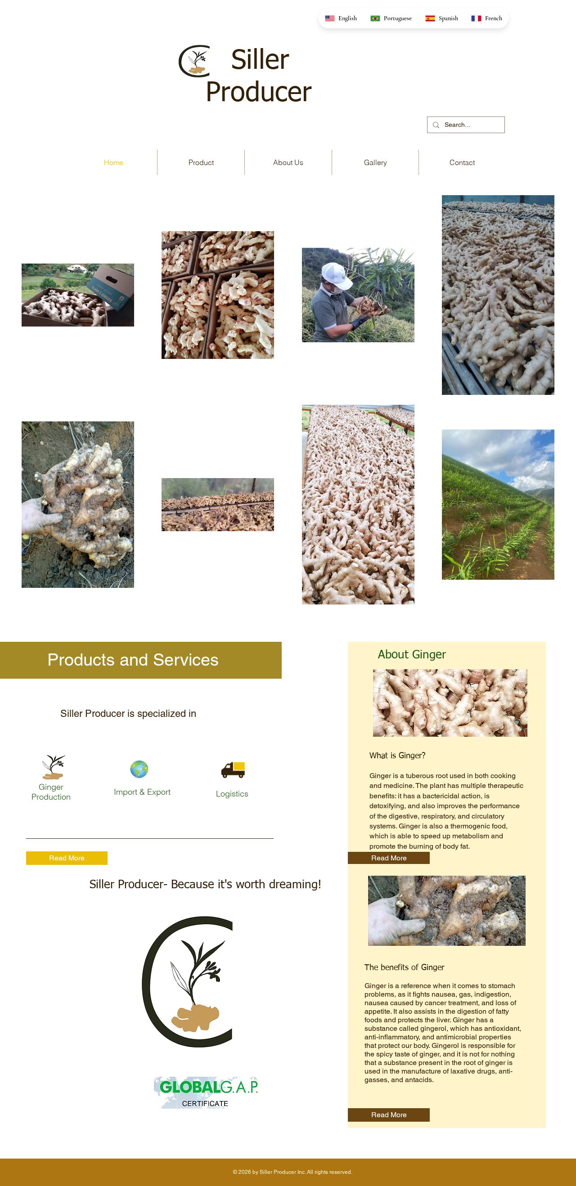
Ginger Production (51, 792)
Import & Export (142, 792)
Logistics (233, 793)
